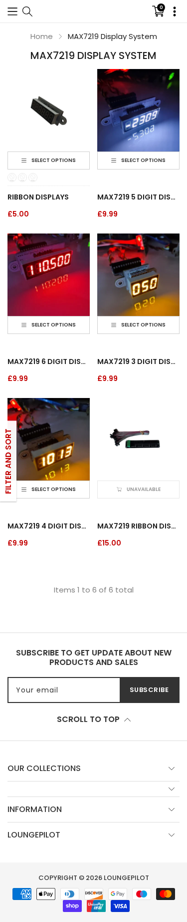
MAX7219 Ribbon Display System (138, 526)
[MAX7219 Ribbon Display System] (138, 439)
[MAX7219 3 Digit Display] (138, 275)
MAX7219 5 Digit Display (138, 197)
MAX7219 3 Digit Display (138, 361)
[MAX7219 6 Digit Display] (48, 275)
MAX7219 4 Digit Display (48, 526)
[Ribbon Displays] (48, 110)
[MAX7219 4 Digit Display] (48, 439)
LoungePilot (126, 877)
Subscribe (149, 689)
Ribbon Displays (38, 197)
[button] (12, 11)
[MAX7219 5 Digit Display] (138, 110)
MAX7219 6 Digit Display (48, 361)
